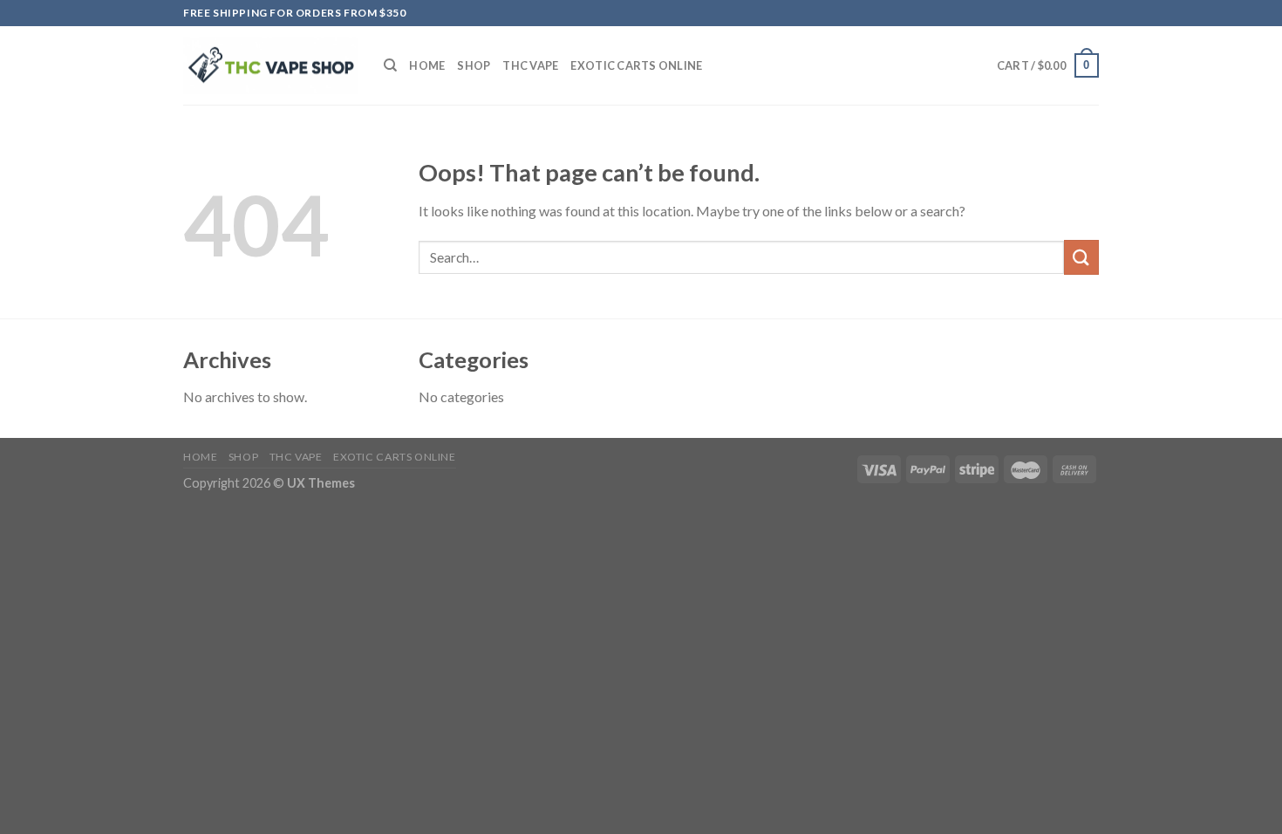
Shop (473, 65)
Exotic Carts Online (636, 65)
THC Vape (530, 65)
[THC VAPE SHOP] (270, 66)
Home (427, 65)
